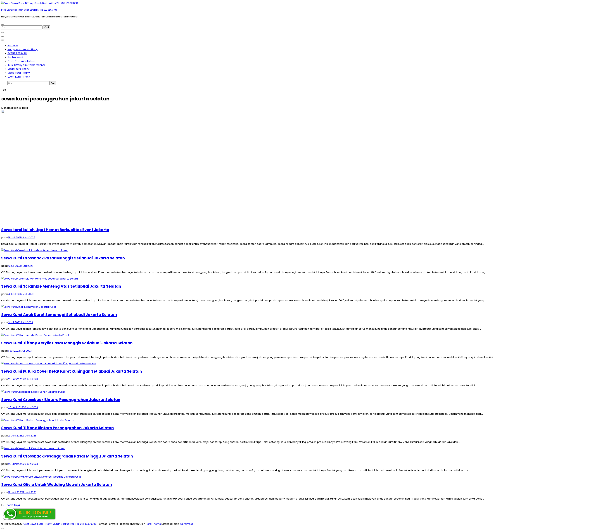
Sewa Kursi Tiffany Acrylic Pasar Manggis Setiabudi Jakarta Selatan (67, 343)
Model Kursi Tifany (18, 69)
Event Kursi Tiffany (18, 76)
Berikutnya (13, 505)
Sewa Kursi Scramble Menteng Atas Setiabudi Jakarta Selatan (61, 286)
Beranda (12, 45)
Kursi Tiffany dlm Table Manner (26, 65)
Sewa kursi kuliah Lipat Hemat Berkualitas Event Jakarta (55, 229)
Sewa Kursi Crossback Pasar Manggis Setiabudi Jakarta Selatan (63, 258)
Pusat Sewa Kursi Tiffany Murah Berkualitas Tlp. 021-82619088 (29, 10)
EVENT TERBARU (17, 53)
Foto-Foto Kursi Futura (21, 61)
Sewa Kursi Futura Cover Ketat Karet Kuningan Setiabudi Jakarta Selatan (71, 371)
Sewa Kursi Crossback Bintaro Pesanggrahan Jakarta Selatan (60, 399)
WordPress (186, 524)
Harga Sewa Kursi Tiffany (22, 49)
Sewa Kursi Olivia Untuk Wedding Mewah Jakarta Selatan (56, 484)
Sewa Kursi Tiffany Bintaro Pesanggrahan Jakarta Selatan (57, 427)
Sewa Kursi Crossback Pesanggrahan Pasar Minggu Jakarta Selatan (67, 456)
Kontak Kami (15, 57)
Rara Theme (153, 524)
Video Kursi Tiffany (18, 73)
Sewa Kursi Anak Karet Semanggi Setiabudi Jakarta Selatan (59, 314)
